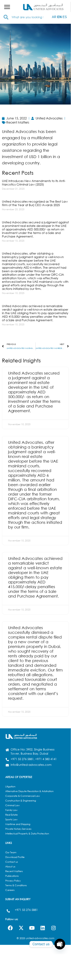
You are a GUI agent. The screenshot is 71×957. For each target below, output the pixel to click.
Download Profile (15, 857)
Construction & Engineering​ (20, 800)
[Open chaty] (59, 944)
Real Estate (11, 814)
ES (65, 17)
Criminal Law (12, 805)
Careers (10, 890)
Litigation (10, 786)
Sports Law (11, 819)
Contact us (11, 861)
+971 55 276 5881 (26, 910)
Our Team (10, 852)
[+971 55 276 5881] (8, 911)
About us (10, 866)
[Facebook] (10, 928)
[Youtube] (32, 928)
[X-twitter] (21, 928)
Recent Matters (14, 871)
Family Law (11, 810)
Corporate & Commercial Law (22, 796)
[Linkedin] (43, 928)
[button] (7, 7)
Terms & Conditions (16, 885)
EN (59, 17)
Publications (12, 876)
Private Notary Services (18, 829)
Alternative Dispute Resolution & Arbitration (29, 791)
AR (54, 17)
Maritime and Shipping (17, 824)
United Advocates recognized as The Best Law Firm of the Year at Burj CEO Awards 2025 (35, 203)
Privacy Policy (13, 880)
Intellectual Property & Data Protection (27, 833)
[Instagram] (53, 928)
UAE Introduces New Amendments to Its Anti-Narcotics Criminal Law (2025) (33, 182)
